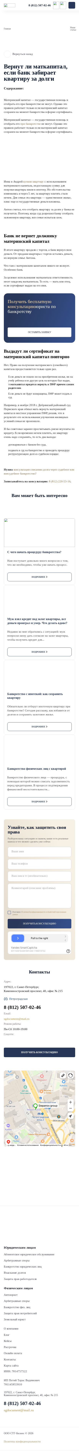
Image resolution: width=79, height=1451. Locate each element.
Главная (7, 28)
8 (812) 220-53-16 (60, 481)
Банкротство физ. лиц (17, 1307)
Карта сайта (11, 1365)
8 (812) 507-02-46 (40, 5)
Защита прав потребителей (20, 1313)
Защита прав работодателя (20, 1278)
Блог (6, 1334)
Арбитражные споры (17, 1260)
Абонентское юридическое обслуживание (29, 1254)
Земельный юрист (15, 1319)
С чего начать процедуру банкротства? (34, 552)
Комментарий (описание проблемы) (33, 888)
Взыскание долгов (15, 1272)
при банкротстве (30, 123)
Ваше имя (18, 851)
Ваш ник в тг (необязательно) (29, 875)
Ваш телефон (20, 863)
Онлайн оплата (13, 1353)
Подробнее (38, 577)
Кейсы (8, 1340)
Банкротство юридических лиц (23, 1266)
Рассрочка (10, 1347)
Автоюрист (11, 1294)
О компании (11, 1328)
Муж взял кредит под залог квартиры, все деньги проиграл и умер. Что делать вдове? (37, 621)
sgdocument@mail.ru (17, 1018)
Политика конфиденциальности (22, 1441)
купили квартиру (33, 181)
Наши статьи (73, 28)
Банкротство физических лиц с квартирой (36, 768)
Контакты (10, 1359)
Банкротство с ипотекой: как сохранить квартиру (35, 696)
